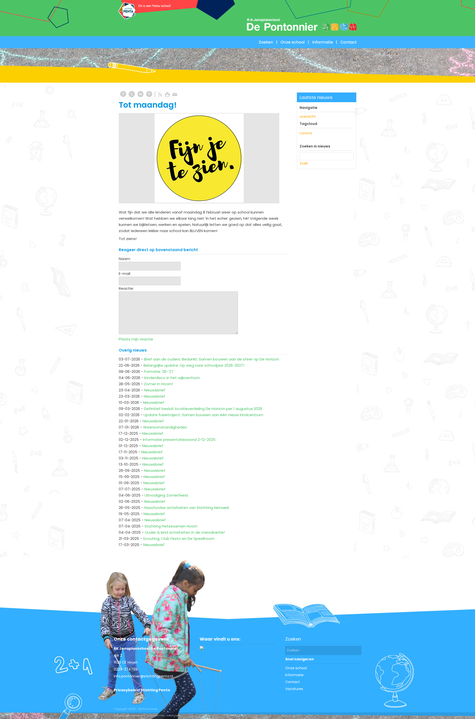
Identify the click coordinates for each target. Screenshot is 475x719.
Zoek (304, 163)
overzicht (308, 116)
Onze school (296, 668)
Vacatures (294, 688)
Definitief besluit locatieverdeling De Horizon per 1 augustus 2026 (203, 408)
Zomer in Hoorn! (158, 383)
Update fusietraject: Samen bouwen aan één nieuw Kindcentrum (203, 414)
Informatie (294, 674)
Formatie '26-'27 (158, 371)
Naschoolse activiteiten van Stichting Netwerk (186, 507)
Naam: (125, 258)
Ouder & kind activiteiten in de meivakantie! (185, 532)
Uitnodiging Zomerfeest (166, 495)
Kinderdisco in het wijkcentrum (172, 377)
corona (306, 133)
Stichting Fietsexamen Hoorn (170, 526)
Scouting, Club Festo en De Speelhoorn (178, 538)
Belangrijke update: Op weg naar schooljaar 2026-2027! (193, 365)
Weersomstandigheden (165, 427)
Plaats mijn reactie (136, 339)
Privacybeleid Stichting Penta (142, 690)
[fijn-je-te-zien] (199, 158)
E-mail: (125, 273)
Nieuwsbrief (154, 390)
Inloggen (119, 715)
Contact (292, 681)
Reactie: (126, 288)
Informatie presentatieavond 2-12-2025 (179, 439)
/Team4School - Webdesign (164, 715)
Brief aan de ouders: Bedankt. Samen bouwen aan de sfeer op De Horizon (211, 359)
